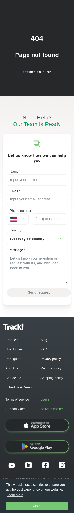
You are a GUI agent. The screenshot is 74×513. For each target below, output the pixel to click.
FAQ (43, 349)
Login (44, 399)
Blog (43, 340)
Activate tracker (51, 409)
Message (17, 250)
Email (15, 191)
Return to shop (37, 72)
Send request (39, 292)
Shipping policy (51, 378)
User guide (13, 359)
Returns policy (50, 368)
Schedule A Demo (18, 387)
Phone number (20, 210)
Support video (15, 409)
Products (11, 340)
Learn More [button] (15, 495)
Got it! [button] (37, 505)
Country (15, 230)
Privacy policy (50, 359)
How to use (13, 349)
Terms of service (17, 399)
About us (11, 368)
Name (15, 171)
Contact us (13, 378)
